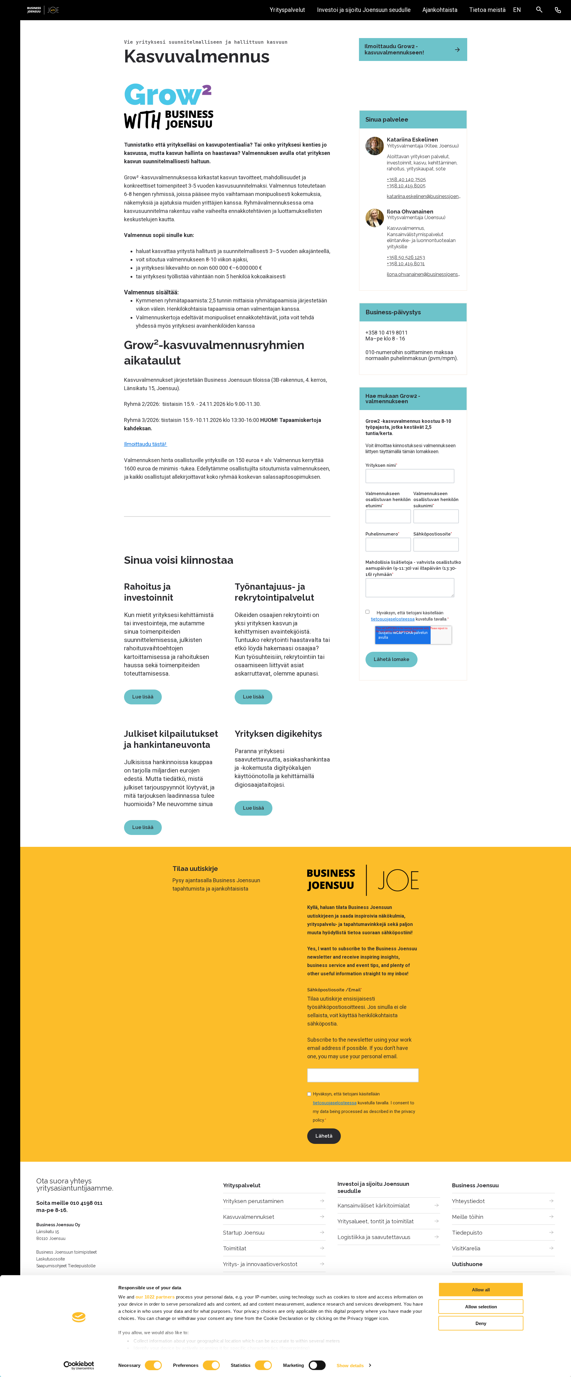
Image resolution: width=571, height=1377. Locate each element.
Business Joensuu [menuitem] (475, 1185)
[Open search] (542, 10)
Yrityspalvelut (287, 10)
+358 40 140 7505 (406, 179)
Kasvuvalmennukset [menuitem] (248, 1217)
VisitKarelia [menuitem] (466, 1248)
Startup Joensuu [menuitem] (243, 1233)
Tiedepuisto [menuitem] (467, 1233)
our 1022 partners (155, 1296)
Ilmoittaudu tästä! (145, 444)
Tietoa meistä (487, 10)
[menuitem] (517, 10)
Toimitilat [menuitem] (234, 1248)
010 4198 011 (86, 1203)
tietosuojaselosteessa (393, 619)
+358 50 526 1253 (406, 257)
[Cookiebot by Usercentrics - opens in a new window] (79, 1365)
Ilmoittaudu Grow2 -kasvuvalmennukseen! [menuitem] (394, 49)
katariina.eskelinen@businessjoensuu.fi (428, 196)
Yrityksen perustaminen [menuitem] (253, 1201)
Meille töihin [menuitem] (467, 1217)
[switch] (211, 1365)
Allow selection (481, 1306)
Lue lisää (142, 697)
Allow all (481, 1289)
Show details (350, 1365)
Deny (481, 1323)
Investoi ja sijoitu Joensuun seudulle (364, 10)
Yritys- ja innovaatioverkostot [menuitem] (260, 1264)
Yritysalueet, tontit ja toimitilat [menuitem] (376, 1221)
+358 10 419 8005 (406, 186)
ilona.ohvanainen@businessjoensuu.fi (427, 274)
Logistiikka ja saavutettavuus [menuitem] (374, 1237)
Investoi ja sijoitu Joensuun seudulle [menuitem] (373, 1187)
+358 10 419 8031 (406, 263)
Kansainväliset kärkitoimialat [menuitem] (374, 1205)
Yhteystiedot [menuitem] (468, 1201)
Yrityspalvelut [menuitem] (242, 1185)
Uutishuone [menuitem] (467, 1264)
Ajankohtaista (439, 10)
